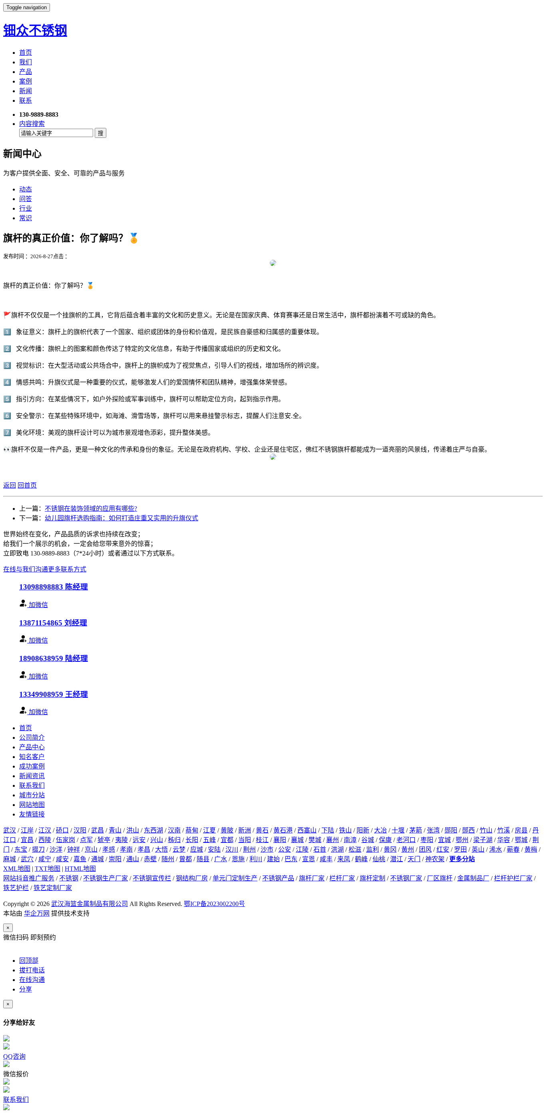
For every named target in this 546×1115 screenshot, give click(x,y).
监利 (372, 849)
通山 (132, 859)
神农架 (434, 859)
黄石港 (283, 830)
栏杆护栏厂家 (513, 878)
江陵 (302, 849)
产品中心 (32, 747)
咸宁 (44, 859)
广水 (220, 859)
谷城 (367, 839)
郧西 (468, 830)
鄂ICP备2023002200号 (214, 903)
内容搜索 (32, 123)
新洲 (244, 830)
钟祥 (73, 849)
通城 (97, 859)
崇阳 (115, 859)
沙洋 (56, 849)
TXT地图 (47, 868)
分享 (25, 989)
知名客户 (32, 756)
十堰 (398, 830)
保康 (385, 839)
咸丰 (326, 859)
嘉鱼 (80, 859)
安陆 (214, 849)
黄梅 (530, 849)
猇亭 (104, 839)
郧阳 (450, 830)
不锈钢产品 (278, 878)
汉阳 (80, 830)
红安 (442, 849)
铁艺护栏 (16, 887)
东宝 (20, 849)
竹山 (486, 830)
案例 (25, 81)
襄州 (332, 839)
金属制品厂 (473, 878)
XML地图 (16, 868)
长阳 (191, 839)
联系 (25, 100)
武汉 (9, 830)
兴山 (156, 839)
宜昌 (27, 839)
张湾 (433, 830)
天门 (414, 859)
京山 (91, 849)
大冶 (380, 830)
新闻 (25, 91)
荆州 (249, 849)
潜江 (396, 859)
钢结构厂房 (192, 878)
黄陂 (227, 830)
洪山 (132, 830)
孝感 (108, 849)
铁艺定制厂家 (53, 887)
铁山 (345, 830)
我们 (25, 62)
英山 (478, 849)
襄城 (297, 839)
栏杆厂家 (342, 878)
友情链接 (32, 814)
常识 (25, 218)
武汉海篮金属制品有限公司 (89, 903)
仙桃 (379, 859)
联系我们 (32, 785)
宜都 (227, 839)
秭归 (174, 839)
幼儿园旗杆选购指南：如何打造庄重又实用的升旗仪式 (121, 518)
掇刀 (38, 849)
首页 (25, 52)
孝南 (126, 849)
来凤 (343, 859)
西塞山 (307, 830)
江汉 (44, 830)
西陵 (44, 839)
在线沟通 (32, 979)
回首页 (27, 485)
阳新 (363, 830)
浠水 (495, 849)
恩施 (238, 859)
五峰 (209, 839)
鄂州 (462, 839)
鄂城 (521, 839)
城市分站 (32, 795)
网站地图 (32, 804)
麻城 (9, 859)
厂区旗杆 (439, 878)
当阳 (244, 839)
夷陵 (121, 839)
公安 (284, 849)
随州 (167, 859)
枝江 (262, 839)
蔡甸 (191, 830)
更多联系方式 (67, 569)
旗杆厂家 (312, 878)
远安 (139, 839)
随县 (203, 859)
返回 (9, 485)
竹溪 (503, 830)
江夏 (209, 830)
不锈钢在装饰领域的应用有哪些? (91, 508)
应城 (196, 849)
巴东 (291, 859)
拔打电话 (32, 970)
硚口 (62, 830)
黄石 (262, 830)
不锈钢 (68, 878)
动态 (25, 189)
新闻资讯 (32, 776)
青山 (115, 830)
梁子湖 (482, 839)
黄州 (407, 849)
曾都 (185, 859)
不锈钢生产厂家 (105, 878)
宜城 (444, 839)
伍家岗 (65, 839)
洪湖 (337, 849)
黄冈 (390, 849)
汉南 (174, 830)
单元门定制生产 (235, 878)
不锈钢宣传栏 (152, 878)
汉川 (231, 849)
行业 (25, 208)
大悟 (161, 849)
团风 (425, 849)
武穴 (27, 859)
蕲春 (513, 849)
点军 (86, 839)
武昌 (97, 830)
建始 (273, 859)
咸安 (62, 859)
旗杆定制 (372, 878)
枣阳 (426, 839)
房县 (521, 830)
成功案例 (32, 766)
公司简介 (32, 737)
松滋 (355, 849)
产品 (25, 71)
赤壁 (150, 859)
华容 (503, 839)
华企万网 (37, 913)
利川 (255, 859)
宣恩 (308, 859)
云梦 (179, 849)
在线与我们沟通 (25, 569)
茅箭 (415, 830)
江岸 (27, 830)
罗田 (460, 849)
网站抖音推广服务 (28, 878)
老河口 (406, 839)
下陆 (327, 830)
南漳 (350, 839)
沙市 (267, 849)
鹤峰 (361, 859)
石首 (319, 849)
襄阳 (279, 839)
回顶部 (28, 960)
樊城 (315, 839)
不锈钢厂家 (406, 878)
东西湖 (153, 830)
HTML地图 (80, 868)
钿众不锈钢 (35, 30)
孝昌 (143, 849)
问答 (25, 198)
